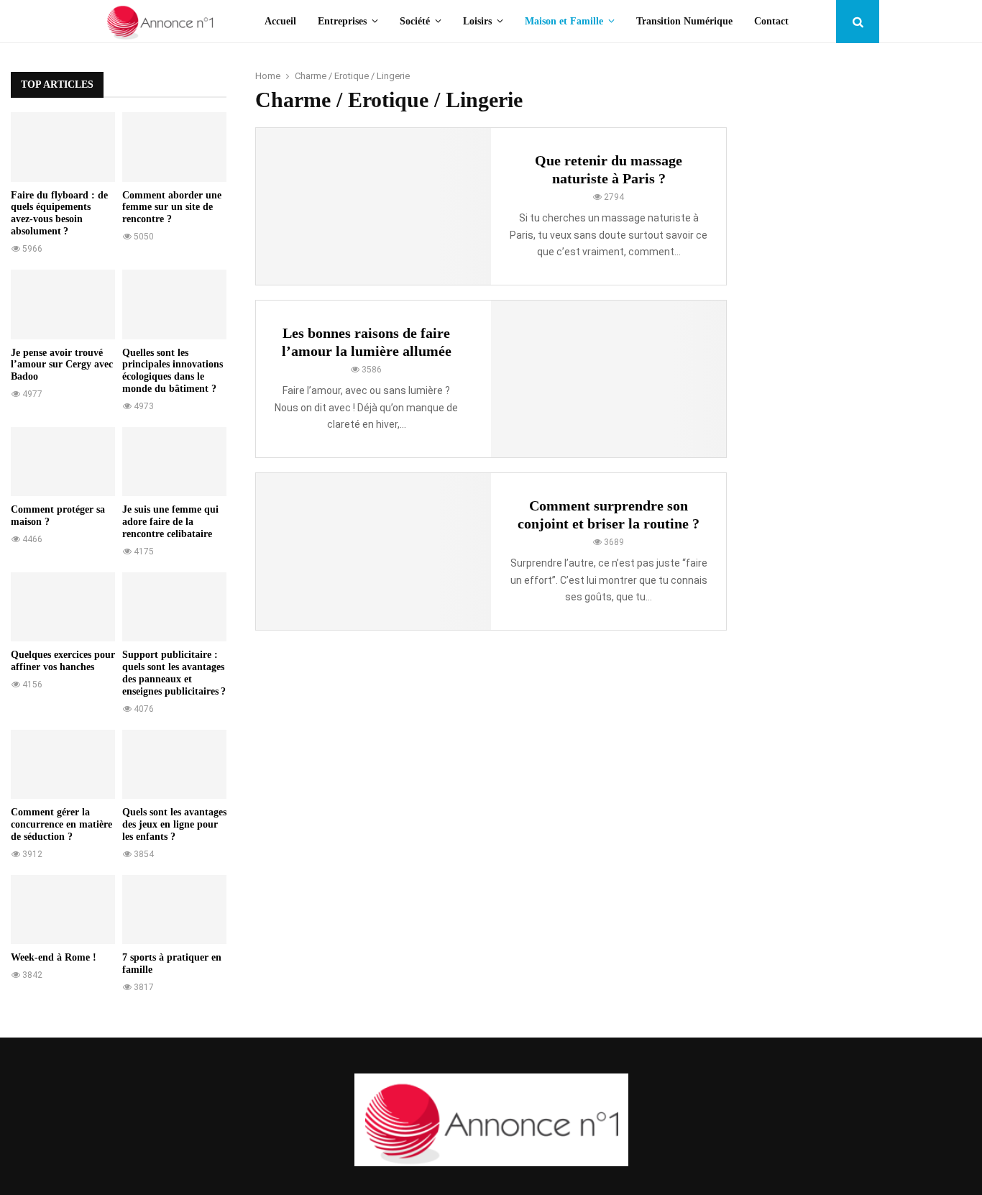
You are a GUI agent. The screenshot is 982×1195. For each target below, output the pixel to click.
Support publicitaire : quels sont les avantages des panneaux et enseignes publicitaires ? (174, 672)
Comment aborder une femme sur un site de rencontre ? (171, 207)
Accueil (280, 21)
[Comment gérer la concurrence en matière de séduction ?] (63, 765)
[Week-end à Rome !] (63, 910)
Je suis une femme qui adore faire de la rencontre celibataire (170, 521)
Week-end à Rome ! (53, 957)
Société (415, 21)
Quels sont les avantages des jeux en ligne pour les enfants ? (174, 824)
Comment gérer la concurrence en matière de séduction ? (61, 824)
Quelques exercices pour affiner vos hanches (63, 660)
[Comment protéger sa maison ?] (63, 462)
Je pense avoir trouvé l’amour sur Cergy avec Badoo (62, 365)
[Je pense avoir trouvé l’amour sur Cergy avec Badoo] (63, 304)
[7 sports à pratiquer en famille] (174, 910)
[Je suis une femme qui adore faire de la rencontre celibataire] (174, 462)
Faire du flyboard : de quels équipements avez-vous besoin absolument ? (59, 213)
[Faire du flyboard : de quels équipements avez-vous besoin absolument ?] (63, 147)
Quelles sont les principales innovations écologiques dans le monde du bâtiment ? (172, 370)
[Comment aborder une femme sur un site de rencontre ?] (174, 147)
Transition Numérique (684, 21)
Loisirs (477, 21)
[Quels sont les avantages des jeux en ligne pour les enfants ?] (174, 765)
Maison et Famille (564, 21)
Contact (771, 21)
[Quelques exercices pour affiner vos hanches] (63, 607)
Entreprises (342, 21)
